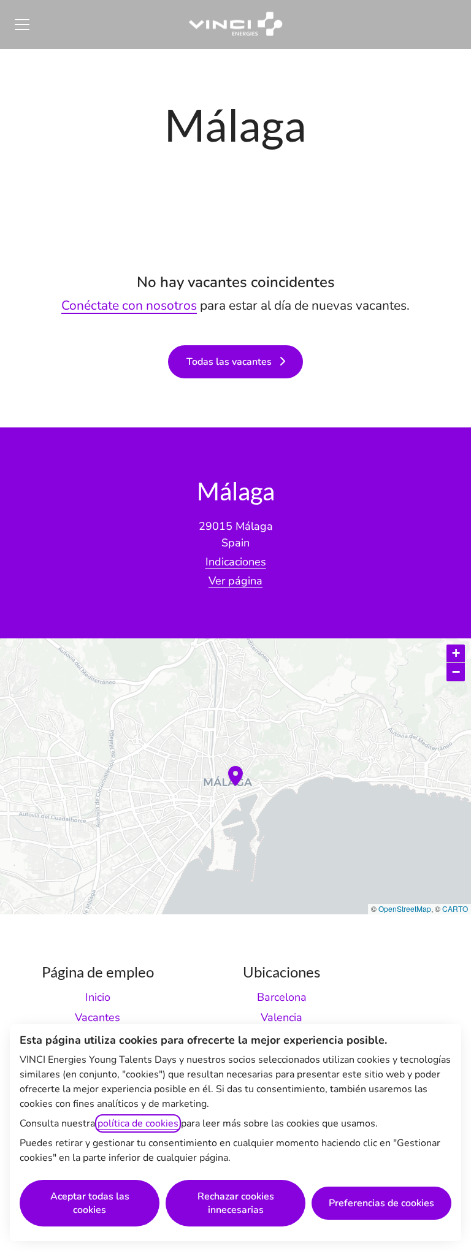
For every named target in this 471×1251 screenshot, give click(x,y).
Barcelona (282, 997)
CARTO (455, 908)
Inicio (97, 997)
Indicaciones (235, 561)
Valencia (281, 1017)
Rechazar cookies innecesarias (235, 1203)
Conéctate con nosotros (129, 305)
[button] (455, 654)
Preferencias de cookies (381, 1203)
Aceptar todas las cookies (89, 1203)
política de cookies (138, 1123)
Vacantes (97, 1017)
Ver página (235, 580)
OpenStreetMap (404, 908)
